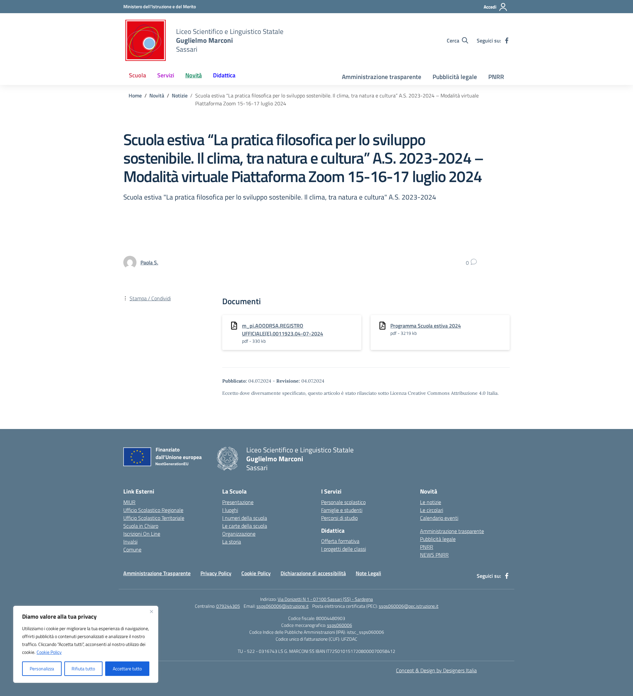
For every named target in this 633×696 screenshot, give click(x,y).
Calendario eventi (439, 518)
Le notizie (430, 502)
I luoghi (230, 510)
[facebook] (507, 40)
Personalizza (42, 668)
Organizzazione (239, 534)
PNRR (496, 76)
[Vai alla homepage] (145, 40)
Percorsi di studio (339, 518)
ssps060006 (339, 625)
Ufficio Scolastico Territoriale (153, 518)
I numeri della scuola (244, 518)
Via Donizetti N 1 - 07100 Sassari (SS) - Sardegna (325, 599)
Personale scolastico (343, 502)
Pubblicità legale (455, 76)
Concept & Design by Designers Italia (436, 670)
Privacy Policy (215, 573)
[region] (85, 644)
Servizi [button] (165, 75)
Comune (132, 549)
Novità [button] (193, 75)
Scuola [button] (137, 75)
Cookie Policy (49, 652)
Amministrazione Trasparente (157, 573)
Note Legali (368, 573)
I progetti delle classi (343, 549)
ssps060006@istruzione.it (282, 605)
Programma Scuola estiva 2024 (425, 326)
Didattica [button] (224, 75)
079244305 (228, 605)
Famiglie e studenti (341, 510)
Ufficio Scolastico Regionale (153, 510)
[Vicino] (151, 611)
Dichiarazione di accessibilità (313, 573)
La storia (231, 542)
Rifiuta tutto (83, 668)
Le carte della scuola (244, 526)
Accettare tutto (127, 668)
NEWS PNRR (434, 555)
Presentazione (238, 502)
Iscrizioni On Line (141, 534)
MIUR (129, 502)
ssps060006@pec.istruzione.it (408, 605)
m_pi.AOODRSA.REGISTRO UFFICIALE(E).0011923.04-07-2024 (282, 329)
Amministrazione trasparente (381, 76)
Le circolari (431, 510)
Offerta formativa (340, 541)
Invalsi (130, 542)
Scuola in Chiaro (140, 526)
